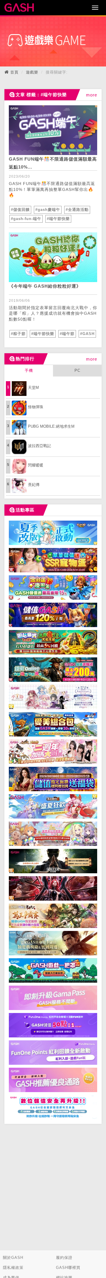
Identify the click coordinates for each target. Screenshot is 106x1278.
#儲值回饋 (20, 209)
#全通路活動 (77, 209)
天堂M (33, 387)
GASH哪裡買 (68, 1267)
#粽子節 (18, 333)
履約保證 (64, 1257)
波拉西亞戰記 (39, 446)
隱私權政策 (13, 1267)
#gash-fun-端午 (26, 218)
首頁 (14, 72)
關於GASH (13, 1257)
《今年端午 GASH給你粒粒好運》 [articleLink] (45, 286)
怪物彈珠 (35, 407)
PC (77, 370)
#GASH (87, 333)
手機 (29, 370)
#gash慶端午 (47, 209)
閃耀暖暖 (35, 465)
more (91, 94)
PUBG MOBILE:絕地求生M (51, 426)
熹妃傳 (33, 484)
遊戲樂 (32, 72)
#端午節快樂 (58, 218)
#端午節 (67, 333)
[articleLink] (53, 130)
